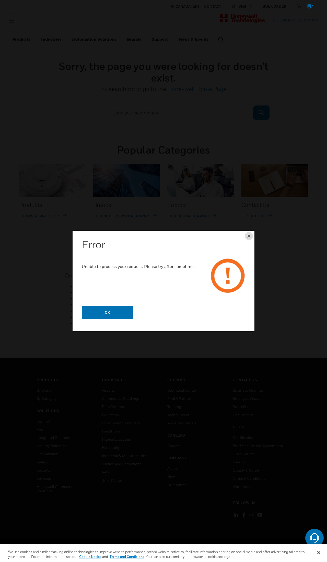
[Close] (318, 552)
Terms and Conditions (127, 557)
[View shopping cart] (308, 7)
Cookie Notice (90, 557)
